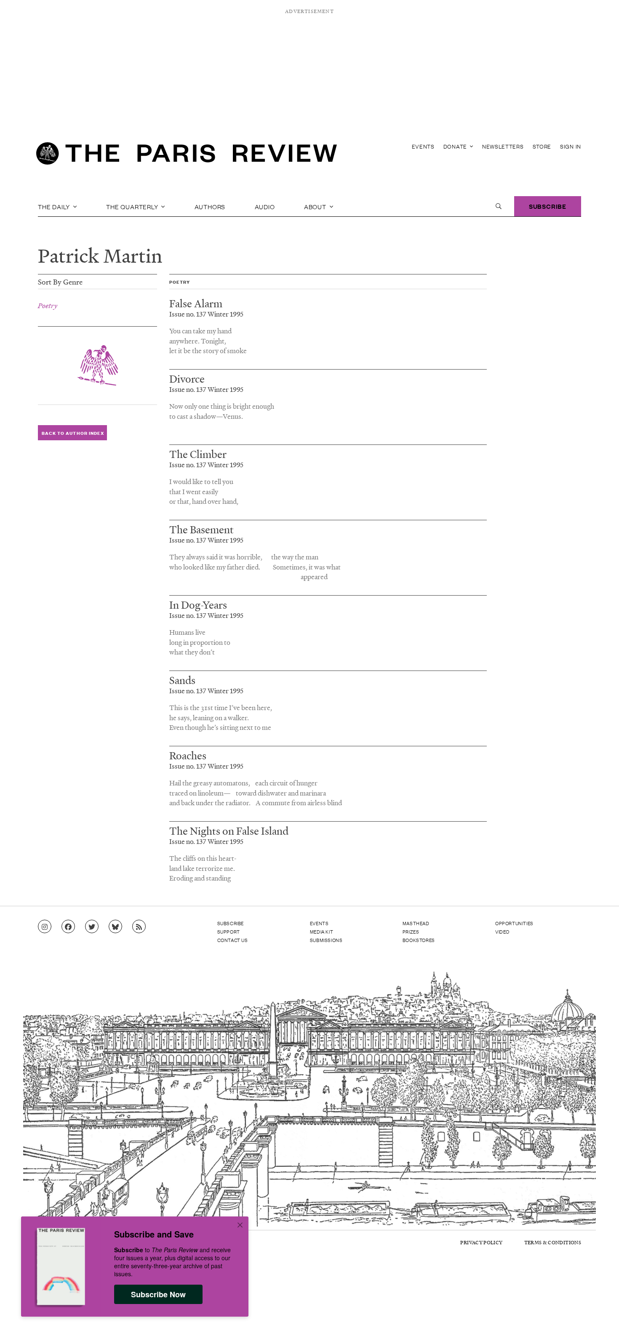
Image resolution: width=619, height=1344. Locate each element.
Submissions (326, 940)
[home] (186, 155)
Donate (456, 146)
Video (502, 931)
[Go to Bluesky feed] (115, 926)
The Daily (55, 206)
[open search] (498, 206)
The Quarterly (133, 206)
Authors (210, 206)
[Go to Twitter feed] (92, 926)
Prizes (411, 931)
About (316, 206)
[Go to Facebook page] (68, 926)
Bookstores (419, 940)
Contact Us (232, 940)
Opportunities (514, 923)
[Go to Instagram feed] (44, 926)
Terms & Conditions (552, 1242)
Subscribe (547, 206)
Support (228, 931)
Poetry (47, 306)
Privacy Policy (481, 1242)
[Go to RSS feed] (139, 926)
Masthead (416, 923)
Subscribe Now (158, 1294)
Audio (265, 206)
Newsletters (503, 146)
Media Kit (321, 931)
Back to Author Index (73, 432)
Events (423, 146)
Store (542, 146)
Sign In (570, 146)
